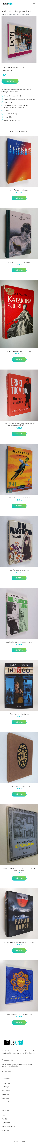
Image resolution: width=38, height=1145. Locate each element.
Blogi (3, 1115)
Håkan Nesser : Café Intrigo (19, 714)
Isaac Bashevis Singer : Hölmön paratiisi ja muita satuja (19, 869)
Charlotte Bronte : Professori (19, 262)
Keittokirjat (5, 1087)
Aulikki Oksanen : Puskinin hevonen (19, 1015)
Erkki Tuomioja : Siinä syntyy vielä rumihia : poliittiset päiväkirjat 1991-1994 (19, 425)
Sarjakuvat (5, 1094)
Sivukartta (5, 1130)
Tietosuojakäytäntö (8, 1126)
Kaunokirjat (6, 1083)
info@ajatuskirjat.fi (8, 1071)
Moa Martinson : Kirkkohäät (19, 570)
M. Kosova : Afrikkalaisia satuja (19, 786)
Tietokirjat (5, 1098)
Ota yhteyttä (6, 1119)
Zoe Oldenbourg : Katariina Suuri (19, 351)
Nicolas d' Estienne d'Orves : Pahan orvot (19, 942)
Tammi (22, 67)
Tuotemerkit (15, 67)
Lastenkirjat (6, 1091)
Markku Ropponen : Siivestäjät (19, 498)
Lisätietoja (10, 81)
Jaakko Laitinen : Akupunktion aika (19, 642)
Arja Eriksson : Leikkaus (19, 190)
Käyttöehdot (6, 1123)
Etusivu (4, 15)
